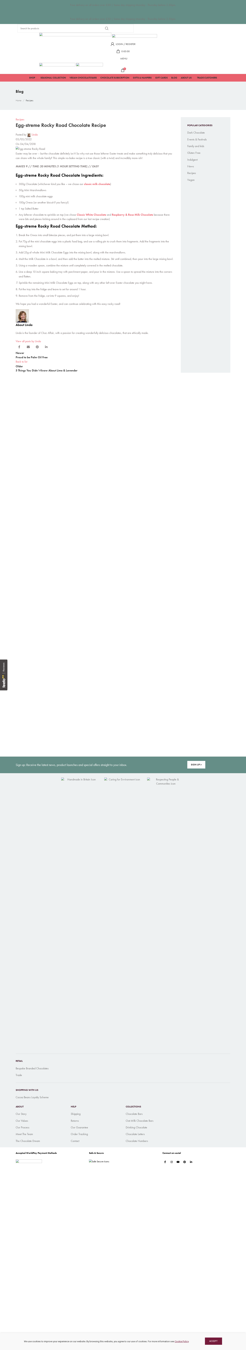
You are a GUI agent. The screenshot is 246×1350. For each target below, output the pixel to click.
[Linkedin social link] (191, 1162)
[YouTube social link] (178, 1162)
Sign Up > (196, 764)
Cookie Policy (182, 1341)
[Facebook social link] (165, 1162)
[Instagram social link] (171, 1162)
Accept (213, 1341)
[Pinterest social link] (184, 1162)
